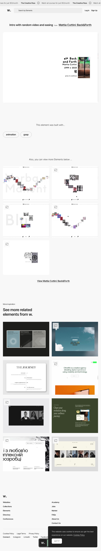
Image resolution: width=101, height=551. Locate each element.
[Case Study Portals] (75, 377)
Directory (6, 515)
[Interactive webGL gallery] (75, 220)
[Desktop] (26, 183)
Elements (6, 511)
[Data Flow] (75, 415)
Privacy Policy (34, 533)
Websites (6, 502)
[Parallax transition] (75, 339)
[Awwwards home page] (43, 543)
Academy (55, 502)
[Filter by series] (26, 220)
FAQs (54, 515)
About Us (55, 519)
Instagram (17, 537)
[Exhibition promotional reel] (26, 257)
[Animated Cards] (26, 339)
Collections (7, 506)
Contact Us (56, 523)
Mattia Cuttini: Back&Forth (75, 25)
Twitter (35, 537)
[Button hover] (26, 454)
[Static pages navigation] (75, 183)
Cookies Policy (8, 533)
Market (54, 511)
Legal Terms (21, 533)
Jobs (53, 506)
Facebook (44, 537)
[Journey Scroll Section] (26, 377)
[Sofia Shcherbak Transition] (75, 454)
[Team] (26, 415)
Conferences (8, 519)
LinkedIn (27, 537)
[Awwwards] (9, 10)
